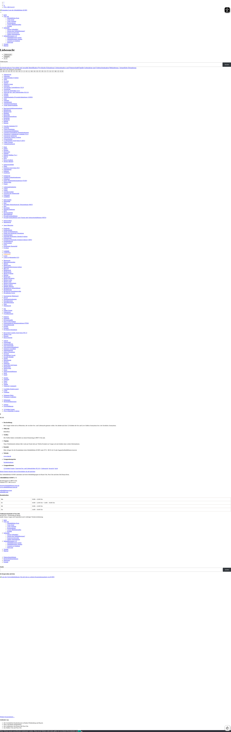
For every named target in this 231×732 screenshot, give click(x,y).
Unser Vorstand (11, 21)
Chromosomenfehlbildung (11, 131)
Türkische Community (10, 386)
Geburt (6, 188)
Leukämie (6, 251)
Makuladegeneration (9, 262)
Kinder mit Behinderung (11, 231)
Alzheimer (7, 86)
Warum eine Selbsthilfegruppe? (16, 31)
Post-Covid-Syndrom (10, 321)
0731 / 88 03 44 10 (9, 7)
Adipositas (7, 76)
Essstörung (7, 172)
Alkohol (6, 82)
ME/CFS (6, 268)
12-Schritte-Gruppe (9, 409)
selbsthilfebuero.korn (6, 490)
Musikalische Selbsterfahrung (12, 288)
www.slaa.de (7, 456)
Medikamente (7, 272)
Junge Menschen (8, 225)
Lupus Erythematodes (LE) (11, 257)
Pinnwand (10, 42)
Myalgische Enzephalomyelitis (12, 291)
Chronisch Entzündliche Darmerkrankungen (16, 132)
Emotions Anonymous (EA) (12, 168)
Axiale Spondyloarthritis (11, 105)
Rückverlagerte (8, 337)
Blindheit (6, 113)
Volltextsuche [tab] (7, 54)
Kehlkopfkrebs (8, 230)
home (5, 15)
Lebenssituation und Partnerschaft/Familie (69, 68)
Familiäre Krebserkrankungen (12, 177)
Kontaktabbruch (8, 241)
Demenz (6, 150)
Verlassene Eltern (8, 395)
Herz (5, 206)
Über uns (6, 16)
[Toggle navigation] (0, 12)
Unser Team (10, 19)
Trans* (5, 381)
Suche (2, 567)
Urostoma (6, 392)
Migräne (6, 275)
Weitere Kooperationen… (7, 717)
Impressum (7, 560)
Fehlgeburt (7, 179)
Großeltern (7, 196)
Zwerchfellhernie (8, 406)
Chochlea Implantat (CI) (10, 126)
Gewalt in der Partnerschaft (11, 193)
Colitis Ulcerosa (8, 142)
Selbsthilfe (7, 28)
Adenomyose (7, 74)
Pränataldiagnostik (9, 325)
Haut (5, 203)
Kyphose (6, 248)
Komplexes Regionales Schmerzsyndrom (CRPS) (18, 240)
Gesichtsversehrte (9, 192)
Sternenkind (7, 366)
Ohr (5, 309)
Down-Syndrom (8, 160)
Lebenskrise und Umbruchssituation (96, 68)
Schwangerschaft (8, 345)
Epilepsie (6, 171)
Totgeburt (6, 379)
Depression (7, 152)
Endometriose (7, 169)
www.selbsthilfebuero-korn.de (8, 487)
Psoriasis (6, 328)
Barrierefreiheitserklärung (11, 559)
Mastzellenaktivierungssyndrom (13, 267)
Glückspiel (7, 195)
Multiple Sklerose (9, 286)
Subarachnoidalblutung (10, 371)
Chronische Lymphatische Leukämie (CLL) (16, 134)
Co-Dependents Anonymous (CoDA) (14, 140)
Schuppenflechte (8, 344)
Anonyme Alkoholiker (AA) (12, 90)
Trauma (6, 384)
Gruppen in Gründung (13, 41)
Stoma (5, 370)
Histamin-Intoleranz (9, 209)
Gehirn (6, 190)
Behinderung (7, 110)
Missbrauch (7, 276)
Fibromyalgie (7, 182)
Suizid (5, 375)
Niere (5, 304)
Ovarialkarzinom (8, 313)
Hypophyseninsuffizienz (11, 216)
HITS (5, 211)
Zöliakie (6, 404)
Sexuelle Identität (8, 357)
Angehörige (7, 89)
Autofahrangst (8, 102)
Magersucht (7, 260)
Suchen (227, 64)
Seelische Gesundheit (10, 349)
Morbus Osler (7, 281)
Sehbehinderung (8, 350)
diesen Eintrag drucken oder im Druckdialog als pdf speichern (17, 471)
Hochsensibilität (8, 212)
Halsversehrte (7, 200)
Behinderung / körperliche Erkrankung (122, 68)
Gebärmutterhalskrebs (10, 187)
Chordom (6, 127)
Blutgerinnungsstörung (10, 116)
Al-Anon (6, 81)
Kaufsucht (6, 228)
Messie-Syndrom (8, 273)
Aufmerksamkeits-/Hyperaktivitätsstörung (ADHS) (18, 97)
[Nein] (81, 731)
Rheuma (6, 336)
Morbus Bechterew (9, 278)
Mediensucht (7, 270)
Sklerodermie (7, 360)
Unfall (5, 390)
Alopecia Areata (8, 84)
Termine (6, 44)
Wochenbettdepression (10, 401)
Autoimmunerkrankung (10, 103)
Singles (6, 358)
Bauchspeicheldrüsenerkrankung (13, 108)
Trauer (5, 382)
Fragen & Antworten (13, 32)
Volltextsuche (4, 61)
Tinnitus (6, 378)
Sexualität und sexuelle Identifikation (25, 68)
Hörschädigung (8, 214)
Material (6, 45)
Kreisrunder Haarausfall (10, 246)
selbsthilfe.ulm (4, 492)
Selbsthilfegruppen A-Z (10, 36)
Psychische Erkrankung (46, 68)
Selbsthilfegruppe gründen (14, 39)
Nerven (6, 297)
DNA (5, 158)
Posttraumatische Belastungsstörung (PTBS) (16, 323)
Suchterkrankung (6, 68)
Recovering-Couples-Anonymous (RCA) (15, 333)
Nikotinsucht (7, 305)
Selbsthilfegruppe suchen (14, 37)
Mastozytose (7, 265)
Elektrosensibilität (9, 164)
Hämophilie (7, 201)
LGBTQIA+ (7, 252)
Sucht (5, 373)
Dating (5, 148)
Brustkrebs (7, 119)
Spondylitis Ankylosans (10, 365)
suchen (227, 569)
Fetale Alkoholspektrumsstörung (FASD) (15, 180)
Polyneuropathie (8, 320)
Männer (6, 263)
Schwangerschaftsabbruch (11, 347)
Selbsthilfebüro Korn (13, 18)
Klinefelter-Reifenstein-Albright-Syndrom (15, 236)
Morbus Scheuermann (10, 283)
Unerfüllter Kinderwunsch (11, 389)
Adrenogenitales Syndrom (11, 77)
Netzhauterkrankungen (10, 299)
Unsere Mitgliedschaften (14, 24)
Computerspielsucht (9, 144)
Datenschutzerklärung (10, 557)
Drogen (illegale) (8, 161)
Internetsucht (7, 222)
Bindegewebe (7, 111)
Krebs (5, 244)
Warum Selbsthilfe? (12, 29)
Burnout (6, 123)
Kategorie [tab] (6, 56)
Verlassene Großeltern (10, 397)
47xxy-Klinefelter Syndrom (11, 411)
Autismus (6, 100)
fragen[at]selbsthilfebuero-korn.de (9, 485)
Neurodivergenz (8, 301)
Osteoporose (7, 312)
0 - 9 (61, 71)
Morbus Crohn (8, 280)
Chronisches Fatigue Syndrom (12, 137)
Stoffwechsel (7, 368)
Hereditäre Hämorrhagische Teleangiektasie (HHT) (18, 204)
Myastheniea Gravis (9, 293)
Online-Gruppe (8, 310)
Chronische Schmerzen (10, 136)
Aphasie (6, 94)
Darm (5, 147)
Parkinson (6, 318)
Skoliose (6, 362)
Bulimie (6, 121)
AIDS (5, 79)
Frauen (6, 184)
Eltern (5, 166)
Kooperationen (11, 23)
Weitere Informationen (13, 34)
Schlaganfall (7, 342)
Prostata (6, 326)
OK (79, 731)
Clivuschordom (8, 139)
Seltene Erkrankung (9, 352)
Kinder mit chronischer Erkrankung (14, 233)
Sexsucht (6, 353)
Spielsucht (6, 363)
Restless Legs (7, 334)
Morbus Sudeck (8, 285)
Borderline (7, 118)
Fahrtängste (7, 176)
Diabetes (6, 153)
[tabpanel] (115, 64)
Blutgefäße (7, 115)
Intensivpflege (8, 220)
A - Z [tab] (5, 58)
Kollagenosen (7, 238)
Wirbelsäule (7, 400)
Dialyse (6, 156)
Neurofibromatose (9, 302)
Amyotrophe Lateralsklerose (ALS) (14, 87)
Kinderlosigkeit (8, 235)
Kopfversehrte (8, 243)
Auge (5, 99)
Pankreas (6, 316)
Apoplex (6, 95)
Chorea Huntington (9, 129)
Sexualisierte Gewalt (9, 355)
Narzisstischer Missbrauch (11, 296)
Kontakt (9, 26)
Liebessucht (7, 254)
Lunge (5, 256)
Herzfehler (7, 208)
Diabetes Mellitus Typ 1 (10, 155)
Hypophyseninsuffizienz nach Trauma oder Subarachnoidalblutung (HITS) (25, 217)
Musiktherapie (8, 289)
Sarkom (6, 340)
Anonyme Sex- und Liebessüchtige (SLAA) (16, 92)
